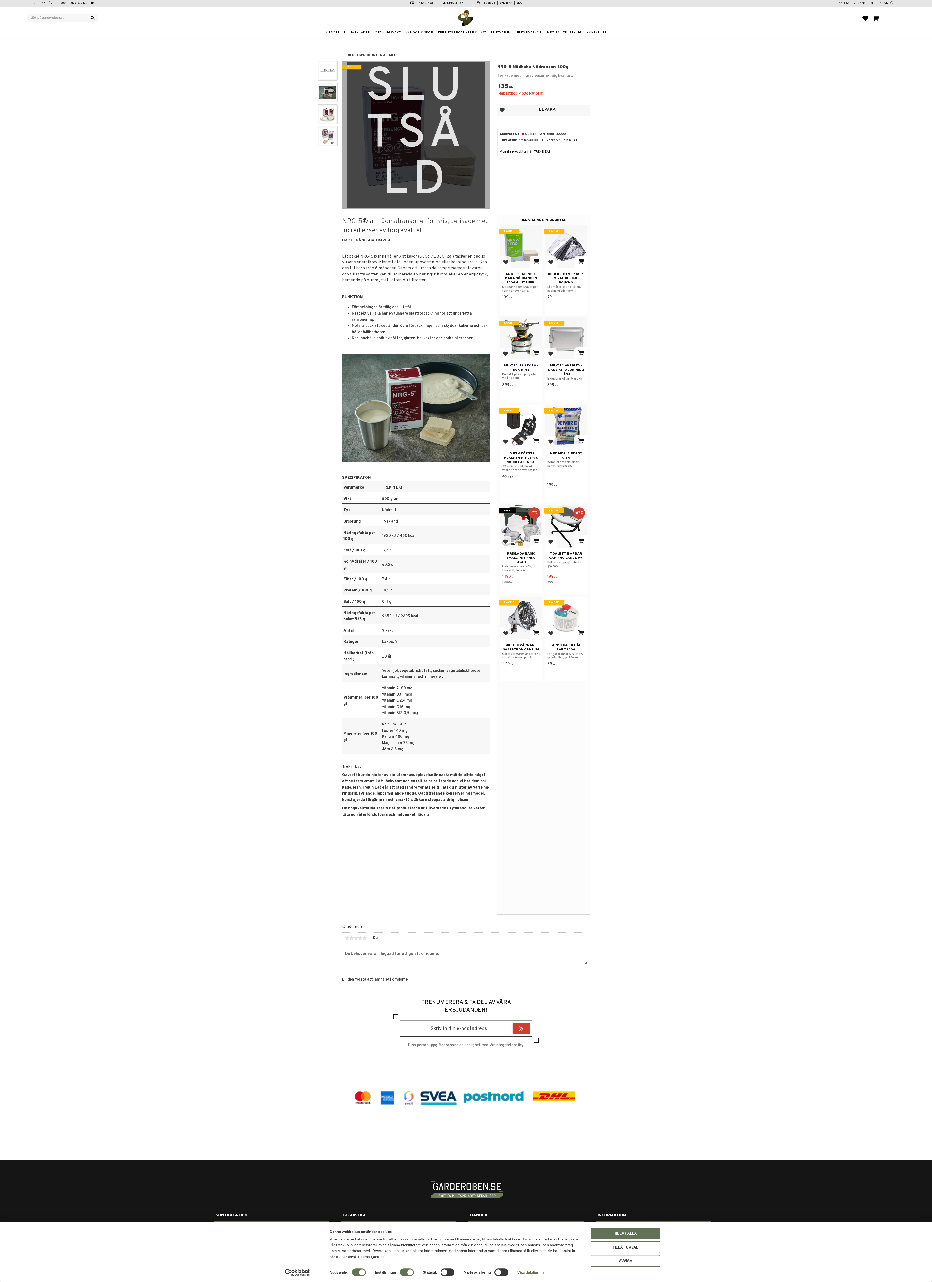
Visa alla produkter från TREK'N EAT (525, 152)
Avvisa (625, 1261)
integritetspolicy (509, 1045)
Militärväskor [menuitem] (528, 33)
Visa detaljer (527, 1272)
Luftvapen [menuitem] (501, 33)
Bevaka (547, 109)
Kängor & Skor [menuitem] (419, 33)
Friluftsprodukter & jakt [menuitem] (462, 33)
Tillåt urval (625, 1247)
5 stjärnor (364, 938)
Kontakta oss (425, 3)
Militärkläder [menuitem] (357, 33)
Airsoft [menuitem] (332, 33)
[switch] (407, 1272)
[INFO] (536, 262)
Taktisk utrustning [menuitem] (564, 33)
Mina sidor (455, 3)
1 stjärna (347, 938)
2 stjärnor (351, 938)
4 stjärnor (360, 938)
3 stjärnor (356, 938)
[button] (865, 18)
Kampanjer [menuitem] (596, 33)
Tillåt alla (625, 1233)
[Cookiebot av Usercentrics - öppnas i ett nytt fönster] (297, 1272)
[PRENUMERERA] (529, 1029)
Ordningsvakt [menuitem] (388, 33)
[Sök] (93, 18)
